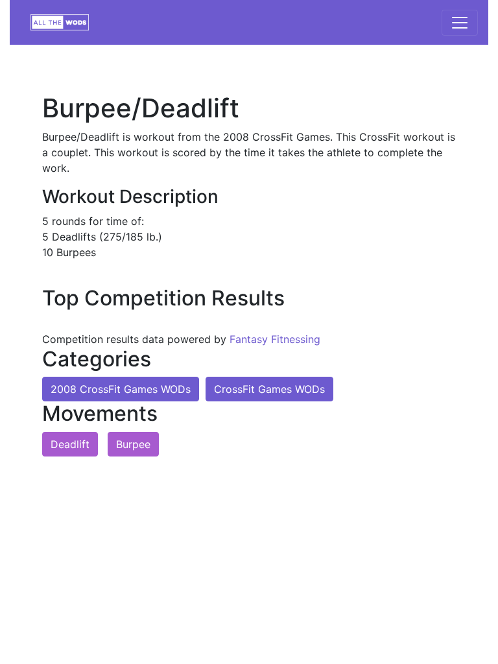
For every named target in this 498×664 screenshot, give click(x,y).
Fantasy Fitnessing (275, 339)
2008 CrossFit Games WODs (121, 389)
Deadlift (70, 444)
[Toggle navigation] (460, 23)
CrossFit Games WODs (269, 389)
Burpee (133, 444)
